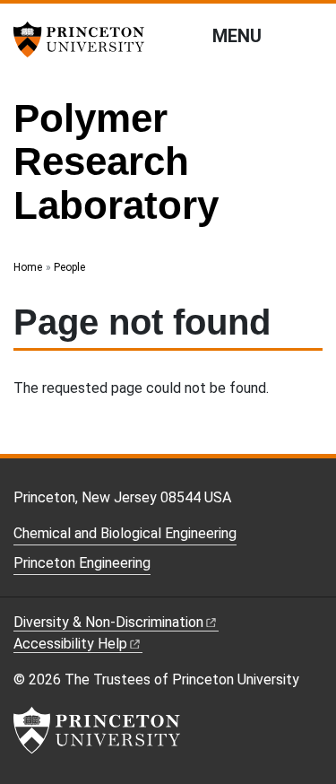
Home (27, 267)
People (69, 267)
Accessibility (70, 643)
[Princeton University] (85, 39)
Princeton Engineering (82, 562)
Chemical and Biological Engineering (125, 533)
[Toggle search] (311, 35)
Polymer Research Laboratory (116, 161)
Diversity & (108, 622)
